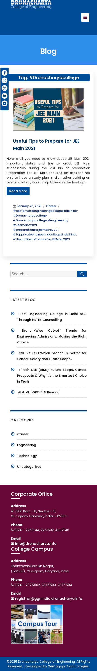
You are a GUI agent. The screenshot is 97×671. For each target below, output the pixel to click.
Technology (27, 456)
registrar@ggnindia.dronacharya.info (48, 598)
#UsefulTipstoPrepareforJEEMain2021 (41, 239)
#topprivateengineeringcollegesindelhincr (44, 234)
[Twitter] (5, 88)
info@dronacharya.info (35, 543)
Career (51, 206)
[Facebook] (5, 73)
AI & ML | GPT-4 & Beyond (39, 392)
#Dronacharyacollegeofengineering (40, 220)
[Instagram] (4, 80)
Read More (18, 191)
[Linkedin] (4, 96)
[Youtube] (4, 103)
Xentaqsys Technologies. (68, 666)
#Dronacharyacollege (30, 215)
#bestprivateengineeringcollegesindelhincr (45, 211)
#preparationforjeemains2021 (35, 230)
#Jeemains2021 (25, 225)
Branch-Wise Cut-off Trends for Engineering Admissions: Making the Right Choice (52, 336)
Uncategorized (29, 466)
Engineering (26, 445)
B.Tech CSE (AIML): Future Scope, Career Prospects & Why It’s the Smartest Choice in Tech (52, 375)
